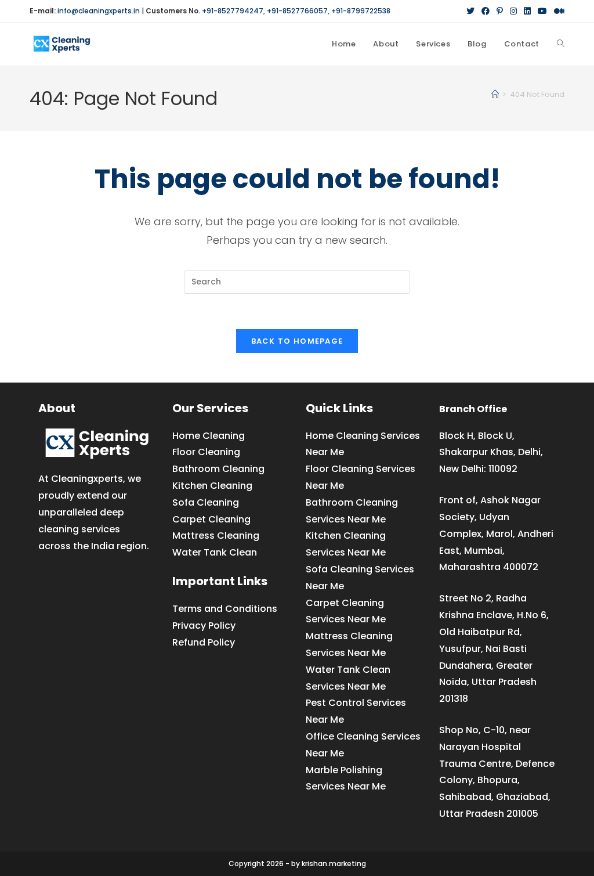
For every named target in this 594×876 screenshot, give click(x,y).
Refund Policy (203, 642)
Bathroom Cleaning (218, 468)
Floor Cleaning (206, 452)
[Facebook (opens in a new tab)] (485, 11)
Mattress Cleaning (215, 535)
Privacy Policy (204, 625)
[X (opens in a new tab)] (470, 11)
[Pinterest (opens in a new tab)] (499, 11)
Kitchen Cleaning (212, 485)
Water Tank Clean (214, 552)
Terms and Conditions (224, 608)
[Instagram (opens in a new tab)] (513, 11)
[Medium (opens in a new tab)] (557, 11)
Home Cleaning (208, 435)
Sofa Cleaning (205, 502)
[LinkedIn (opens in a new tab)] (527, 11)
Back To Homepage (297, 341)
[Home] (495, 94)
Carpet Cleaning (211, 519)
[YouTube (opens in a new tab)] (542, 11)
